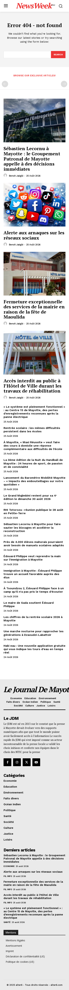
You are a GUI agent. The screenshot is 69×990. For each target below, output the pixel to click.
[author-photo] (6, 175)
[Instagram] (17, 762)
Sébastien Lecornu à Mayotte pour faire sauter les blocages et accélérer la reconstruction (32, 527)
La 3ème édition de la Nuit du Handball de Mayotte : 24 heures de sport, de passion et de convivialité (33, 463)
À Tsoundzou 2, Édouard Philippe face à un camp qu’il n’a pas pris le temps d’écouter (34, 590)
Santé (7, 922)
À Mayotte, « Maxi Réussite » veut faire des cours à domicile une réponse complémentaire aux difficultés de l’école (33, 446)
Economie (9, 866)
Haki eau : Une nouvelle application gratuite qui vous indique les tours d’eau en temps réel (34, 649)
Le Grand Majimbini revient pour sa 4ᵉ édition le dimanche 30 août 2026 (30, 497)
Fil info (8, 876)
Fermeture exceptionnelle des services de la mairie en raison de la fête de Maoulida (34, 309)
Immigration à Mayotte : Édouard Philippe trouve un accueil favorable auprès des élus (33, 574)
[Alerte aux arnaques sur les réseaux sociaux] (34, 204)
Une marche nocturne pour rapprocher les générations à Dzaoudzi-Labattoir (34, 633)
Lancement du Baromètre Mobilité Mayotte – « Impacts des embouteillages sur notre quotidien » (34, 481)
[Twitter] (26, 762)
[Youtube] (36, 762)
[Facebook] (7, 762)
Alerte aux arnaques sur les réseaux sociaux (34, 235)
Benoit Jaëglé (16, 175)
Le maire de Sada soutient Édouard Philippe (29, 604)
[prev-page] (5, 84)
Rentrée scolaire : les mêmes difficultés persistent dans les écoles (32, 429)
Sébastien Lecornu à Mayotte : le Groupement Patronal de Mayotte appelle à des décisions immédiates (32, 158)
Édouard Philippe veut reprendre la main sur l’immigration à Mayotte (32, 557)
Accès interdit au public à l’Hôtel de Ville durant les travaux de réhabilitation (33, 386)
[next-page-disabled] (64, 84)
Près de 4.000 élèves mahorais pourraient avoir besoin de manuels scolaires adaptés (34, 543)
